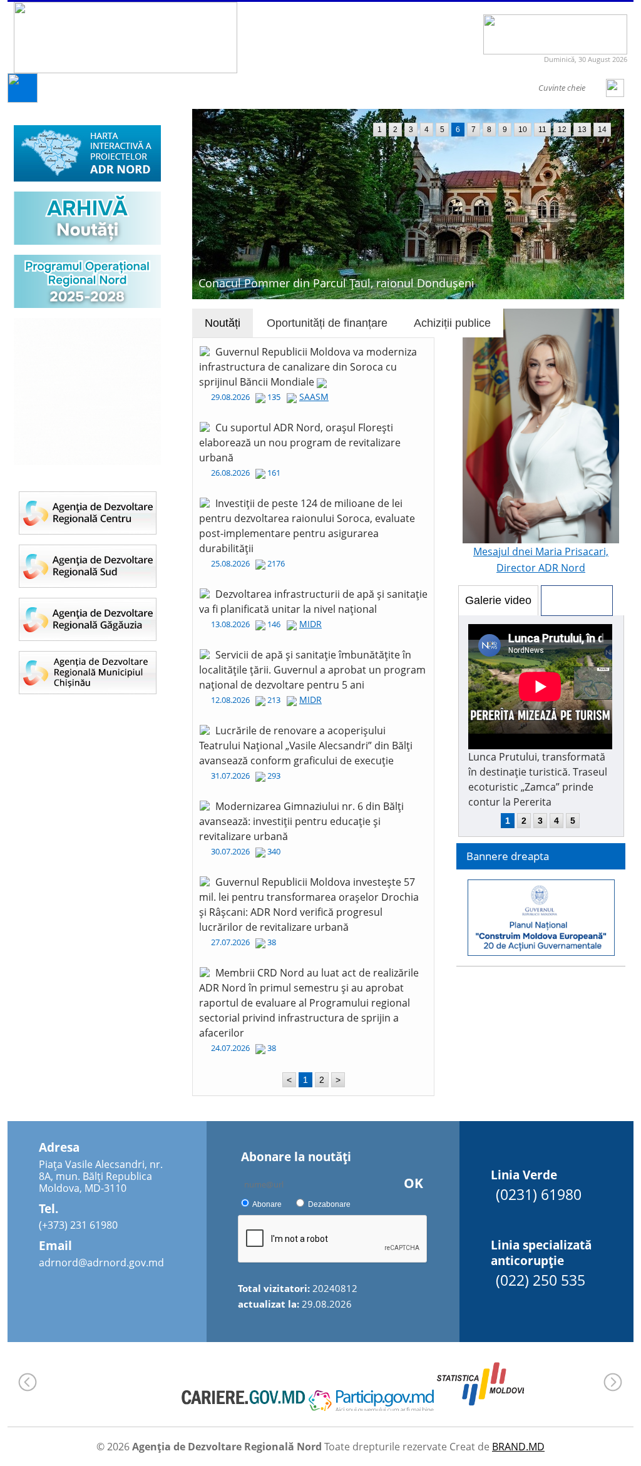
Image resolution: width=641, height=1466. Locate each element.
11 (542, 129)
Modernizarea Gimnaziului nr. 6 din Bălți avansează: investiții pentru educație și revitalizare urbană (301, 821)
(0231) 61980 (539, 1194)
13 (582, 129)
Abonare (267, 1204)
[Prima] (23, 99)
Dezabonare (329, 1204)
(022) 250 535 (540, 1280)
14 (602, 129)
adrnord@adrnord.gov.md (101, 1262)
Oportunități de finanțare (327, 323)
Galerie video (498, 600)
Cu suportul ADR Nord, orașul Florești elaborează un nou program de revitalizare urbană (300, 442)
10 (522, 129)
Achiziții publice (452, 323)
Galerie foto (577, 600)
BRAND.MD (518, 1446)
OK (413, 1183)
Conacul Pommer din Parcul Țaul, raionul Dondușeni (336, 282)
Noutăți (222, 323)
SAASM (314, 396)
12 (562, 129)
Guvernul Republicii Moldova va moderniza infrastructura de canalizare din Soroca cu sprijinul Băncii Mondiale (308, 367)
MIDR (310, 624)
